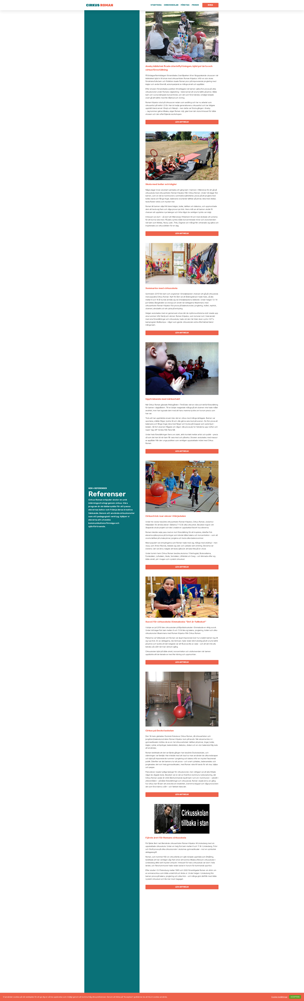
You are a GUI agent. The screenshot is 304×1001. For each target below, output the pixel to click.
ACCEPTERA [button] (295, 997)
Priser (195, 5)
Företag (185, 5)
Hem (90, 488)
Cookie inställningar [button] (279, 997)
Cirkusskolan (171, 5)
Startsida (156, 5)
